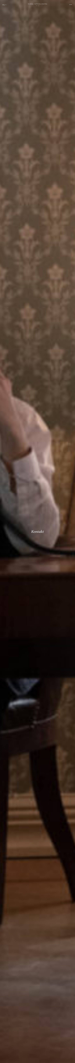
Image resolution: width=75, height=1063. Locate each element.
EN (6, 4)
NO (3, 4)
